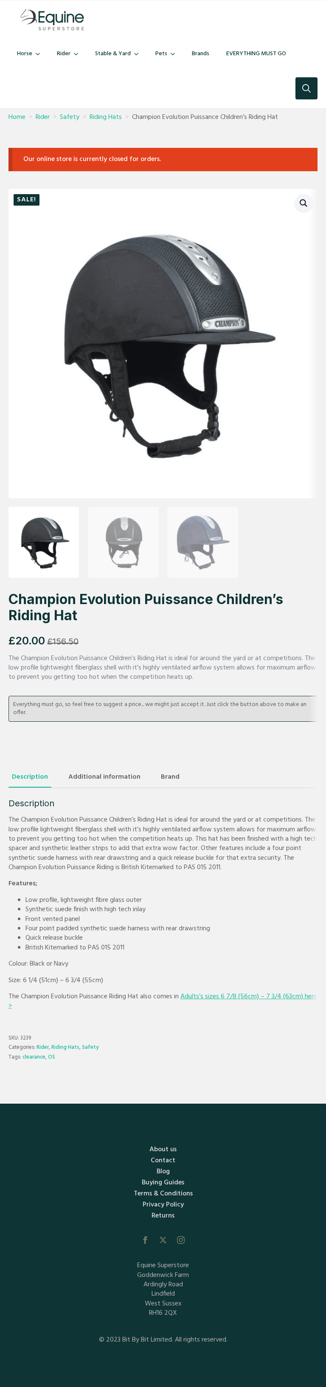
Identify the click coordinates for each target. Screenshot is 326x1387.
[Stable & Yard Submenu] (139, 53)
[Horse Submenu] (40, 53)
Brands (200, 54)
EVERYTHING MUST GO (256, 54)
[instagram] (181, 1240)
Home (16, 117)
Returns (163, 1215)
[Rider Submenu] (78, 53)
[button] (303, 203)
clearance (33, 1057)
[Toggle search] (306, 88)
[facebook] (145, 1240)
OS (51, 1057)
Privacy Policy (163, 1204)
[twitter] (163, 1240)
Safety (69, 117)
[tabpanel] (163, 904)
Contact (163, 1160)
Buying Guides (163, 1182)
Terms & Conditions (163, 1193)
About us (163, 1149)
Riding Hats (106, 117)
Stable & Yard (113, 54)
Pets (161, 54)
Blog (163, 1171)
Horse (24, 54)
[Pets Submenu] (175, 53)
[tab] (29, 777)
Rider (63, 54)
